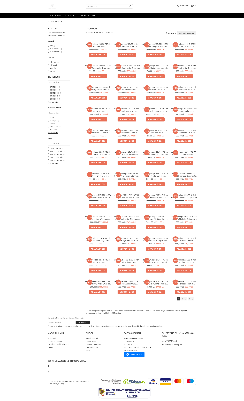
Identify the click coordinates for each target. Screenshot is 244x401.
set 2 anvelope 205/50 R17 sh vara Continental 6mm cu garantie (184, 88)
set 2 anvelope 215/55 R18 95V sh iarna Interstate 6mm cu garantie (98, 196)
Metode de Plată (92, 338)
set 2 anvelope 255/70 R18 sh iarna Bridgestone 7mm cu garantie (155, 110)
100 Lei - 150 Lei (56, 151)
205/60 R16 (54, 99)
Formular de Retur (93, 347)
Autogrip (53, 120)
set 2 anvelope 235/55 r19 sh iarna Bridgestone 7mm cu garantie (98, 88)
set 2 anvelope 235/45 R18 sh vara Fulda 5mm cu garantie (155, 239)
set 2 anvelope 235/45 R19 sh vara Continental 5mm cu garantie (126, 131)
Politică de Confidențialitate (58, 344)
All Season (54, 62)
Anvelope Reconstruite (56, 33)
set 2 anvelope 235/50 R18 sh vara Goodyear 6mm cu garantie (98, 45)
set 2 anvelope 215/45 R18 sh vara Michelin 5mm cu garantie (184, 239)
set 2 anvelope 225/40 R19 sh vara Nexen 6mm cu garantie (155, 153)
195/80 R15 (54, 96)
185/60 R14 (54, 90)
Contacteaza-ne (136, 354)
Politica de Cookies (88, 15)
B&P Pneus (54, 126)
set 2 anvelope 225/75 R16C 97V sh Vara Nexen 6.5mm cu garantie (126, 174)
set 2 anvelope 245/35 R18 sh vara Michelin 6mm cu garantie (126, 261)
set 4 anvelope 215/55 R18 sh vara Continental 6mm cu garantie (184, 131)
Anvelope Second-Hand (56, 35)
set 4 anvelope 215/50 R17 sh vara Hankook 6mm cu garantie (184, 282)
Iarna (52, 71)
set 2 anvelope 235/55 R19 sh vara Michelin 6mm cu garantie (126, 88)
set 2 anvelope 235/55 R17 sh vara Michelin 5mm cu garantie (126, 282)
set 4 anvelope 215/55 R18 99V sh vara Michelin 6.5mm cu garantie (184, 217)
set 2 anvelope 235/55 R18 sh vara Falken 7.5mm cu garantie (155, 88)
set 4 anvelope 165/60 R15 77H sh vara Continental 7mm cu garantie (184, 153)
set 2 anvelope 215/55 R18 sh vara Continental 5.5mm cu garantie (126, 217)
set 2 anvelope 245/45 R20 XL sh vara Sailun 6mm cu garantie (184, 45)
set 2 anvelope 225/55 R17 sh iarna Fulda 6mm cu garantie (155, 66)
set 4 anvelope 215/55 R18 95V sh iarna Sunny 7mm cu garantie (98, 217)
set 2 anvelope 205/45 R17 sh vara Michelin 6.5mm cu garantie (98, 131)
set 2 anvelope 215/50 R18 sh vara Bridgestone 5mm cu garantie (126, 239)
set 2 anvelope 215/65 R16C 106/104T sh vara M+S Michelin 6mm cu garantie (98, 174)
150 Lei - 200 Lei (56, 154)
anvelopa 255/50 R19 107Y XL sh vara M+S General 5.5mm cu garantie (127, 196)
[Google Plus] (48, 369)
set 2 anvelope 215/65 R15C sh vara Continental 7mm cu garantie (98, 66)
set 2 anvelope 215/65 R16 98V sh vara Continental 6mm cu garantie (127, 66)
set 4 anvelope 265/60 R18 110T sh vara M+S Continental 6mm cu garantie (155, 217)
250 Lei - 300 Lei (56, 160)
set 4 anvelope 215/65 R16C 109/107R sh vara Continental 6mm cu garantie (183, 174)
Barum (52, 129)
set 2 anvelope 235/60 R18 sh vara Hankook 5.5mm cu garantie (155, 196)
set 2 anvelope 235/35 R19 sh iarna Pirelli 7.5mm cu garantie (155, 174)
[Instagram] (48, 372)
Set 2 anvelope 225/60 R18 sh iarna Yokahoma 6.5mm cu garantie (126, 110)
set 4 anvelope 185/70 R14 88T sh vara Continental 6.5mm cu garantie (184, 110)
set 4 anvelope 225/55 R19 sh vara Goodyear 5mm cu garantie (98, 110)
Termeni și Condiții (55, 341)
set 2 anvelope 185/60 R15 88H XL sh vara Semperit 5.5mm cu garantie (155, 45)
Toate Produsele (56, 15)
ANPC (88, 350)
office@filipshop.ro (173, 344)
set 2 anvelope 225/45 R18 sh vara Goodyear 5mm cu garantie (98, 261)
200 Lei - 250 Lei (56, 157)
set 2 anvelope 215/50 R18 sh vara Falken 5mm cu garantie (98, 239)
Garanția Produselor (93, 344)
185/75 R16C (54, 93)
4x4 (51, 46)
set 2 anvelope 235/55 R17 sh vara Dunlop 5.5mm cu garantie (184, 261)
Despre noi (52, 338)
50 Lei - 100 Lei (55, 148)
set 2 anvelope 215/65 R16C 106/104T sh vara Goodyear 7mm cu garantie (127, 153)
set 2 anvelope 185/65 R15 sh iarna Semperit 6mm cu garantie (126, 45)
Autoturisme (54, 49)
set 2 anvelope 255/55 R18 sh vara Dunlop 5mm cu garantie (184, 196)
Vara (51, 68)
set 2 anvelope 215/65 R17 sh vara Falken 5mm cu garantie (155, 261)
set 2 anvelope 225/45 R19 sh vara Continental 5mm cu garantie (184, 66)
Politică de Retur (92, 341)
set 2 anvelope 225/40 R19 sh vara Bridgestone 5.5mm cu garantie (98, 153)
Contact (72, 15)
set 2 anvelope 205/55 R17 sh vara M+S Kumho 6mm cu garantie (155, 282)
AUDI (52, 117)
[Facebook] (48, 366)
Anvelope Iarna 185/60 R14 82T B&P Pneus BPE (155, 131)
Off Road (53, 65)
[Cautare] (130, 6)
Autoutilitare (54, 52)
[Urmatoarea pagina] (192, 298)
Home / (51, 21)
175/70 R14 (54, 87)
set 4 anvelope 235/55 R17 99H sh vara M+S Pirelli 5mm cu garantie (98, 282)
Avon (52, 123)
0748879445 (171, 341)
